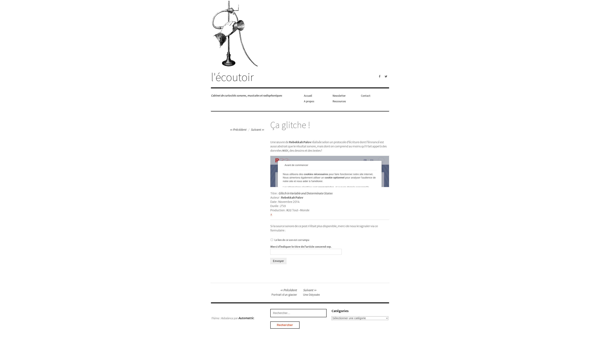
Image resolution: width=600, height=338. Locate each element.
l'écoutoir (232, 77)
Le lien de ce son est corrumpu (292, 240)
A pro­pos (309, 101)
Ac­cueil (308, 95)
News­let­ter (339, 95)
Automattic (246, 318)
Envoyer (278, 261)
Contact (365, 95)
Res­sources (339, 101)
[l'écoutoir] (300, 33)
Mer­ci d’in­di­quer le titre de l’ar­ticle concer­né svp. (301, 246)
